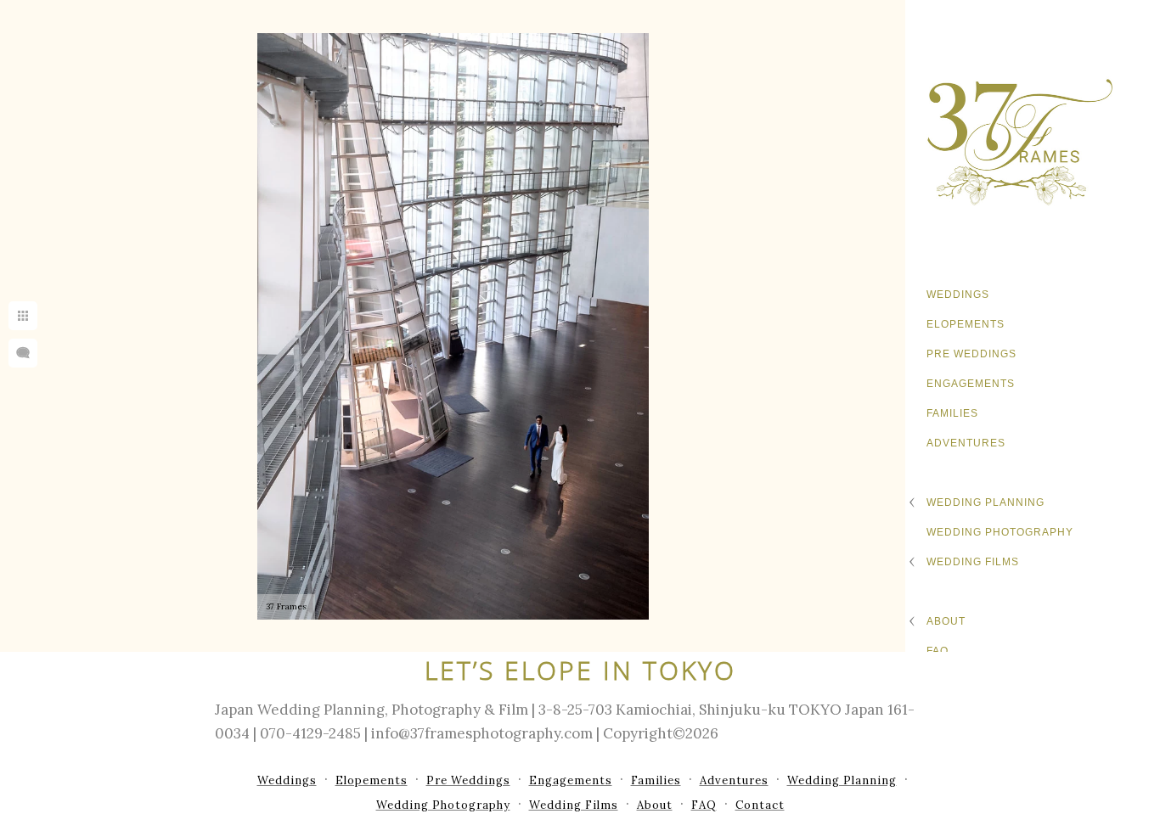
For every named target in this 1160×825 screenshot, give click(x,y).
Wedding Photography (999, 532)
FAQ (937, 651)
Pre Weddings (971, 354)
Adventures (965, 443)
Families (952, 413)
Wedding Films (972, 562)
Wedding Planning (985, 502)
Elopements (965, 324)
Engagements (970, 384)
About (946, 621)
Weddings (957, 294)
